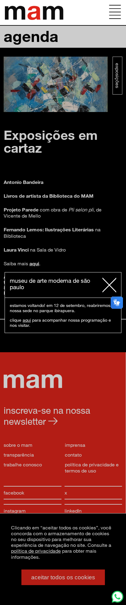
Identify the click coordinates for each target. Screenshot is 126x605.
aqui (27, 320)
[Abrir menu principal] (115, 12)
